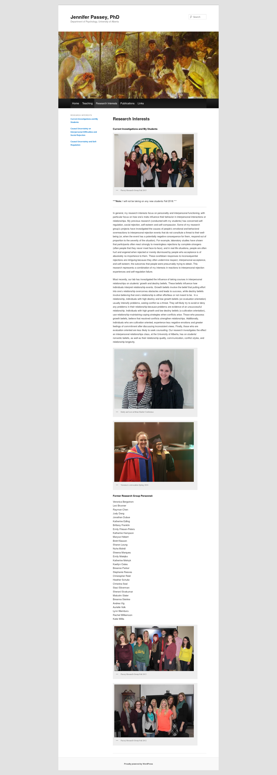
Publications (127, 103)
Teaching (87, 103)
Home (75, 103)
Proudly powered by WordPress (138, 763)
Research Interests (106, 103)
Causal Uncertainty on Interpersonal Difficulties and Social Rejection (84, 132)
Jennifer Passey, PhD (95, 16)
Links (141, 103)
